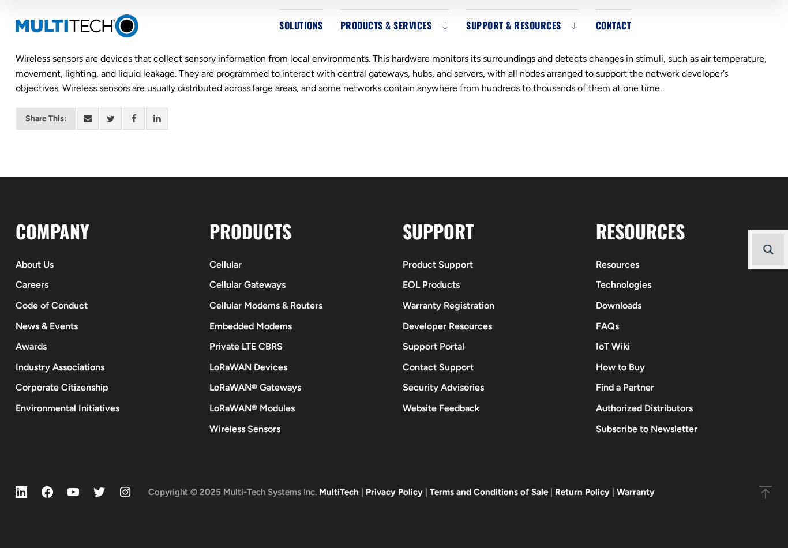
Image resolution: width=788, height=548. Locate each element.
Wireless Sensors (244, 428)
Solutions (301, 25)
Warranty (636, 492)
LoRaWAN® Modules (252, 408)
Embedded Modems (250, 326)
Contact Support (438, 367)
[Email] (87, 118)
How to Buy (620, 367)
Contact (614, 25)
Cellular (225, 264)
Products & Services (386, 25)
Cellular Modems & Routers (265, 305)
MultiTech (339, 492)
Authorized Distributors (644, 408)
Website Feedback (441, 408)
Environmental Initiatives (67, 408)
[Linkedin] (157, 118)
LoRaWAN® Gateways (255, 387)
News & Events (47, 326)
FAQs (607, 326)
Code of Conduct (52, 305)
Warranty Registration (448, 305)
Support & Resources (513, 25)
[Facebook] (133, 118)
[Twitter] (110, 118)
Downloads (618, 305)
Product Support (438, 264)
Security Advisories (443, 387)
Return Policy (582, 492)
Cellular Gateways (247, 284)
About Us (35, 264)
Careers (32, 284)
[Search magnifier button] (768, 249)
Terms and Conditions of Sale (489, 492)
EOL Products (431, 284)
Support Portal (433, 346)
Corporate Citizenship (62, 387)
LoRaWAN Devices (248, 367)
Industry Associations (60, 367)
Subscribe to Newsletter (646, 428)
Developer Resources (447, 326)
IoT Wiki (613, 346)
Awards (31, 346)
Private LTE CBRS (246, 346)
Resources (617, 264)
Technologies (623, 284)
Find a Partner (625, 387)
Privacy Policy (394, 492)
